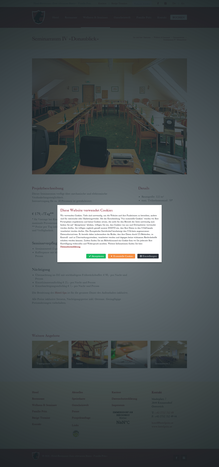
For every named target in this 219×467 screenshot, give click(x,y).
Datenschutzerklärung (70, 246)
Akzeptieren (97, 256)
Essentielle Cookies (123, 256)
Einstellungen (150, 256)
